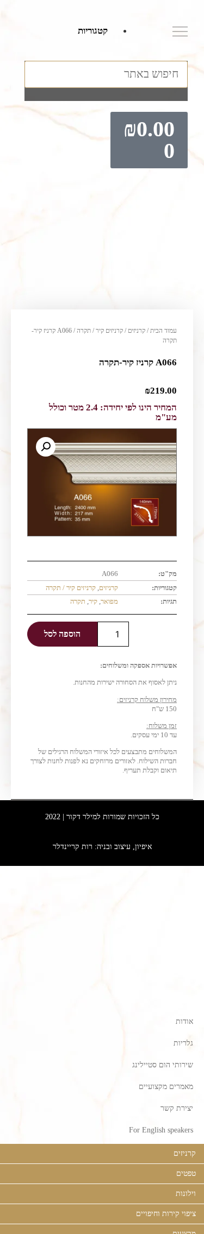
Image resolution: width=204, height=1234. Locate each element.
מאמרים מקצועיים (166, 1087)
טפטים (186, 1173)
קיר (93, 601)
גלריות (183, 1043)
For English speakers (161, 1130)
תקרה (77, 601)
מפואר (109, 601)
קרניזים (136, 330)
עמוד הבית (163, 330)
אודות (184, 1021)
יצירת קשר (176, 1108)
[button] (106, 54)
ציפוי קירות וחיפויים (166, 1214)
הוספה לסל (62, 633)
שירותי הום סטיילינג (162, 1065)
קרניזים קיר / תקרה (100, 330)
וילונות (186, 1193)
